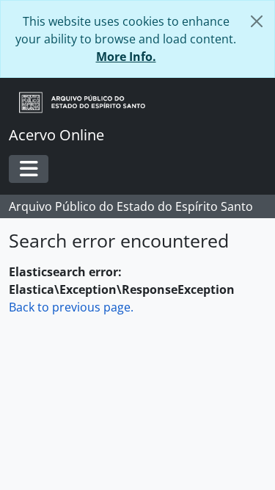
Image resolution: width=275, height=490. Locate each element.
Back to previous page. (71, 307)
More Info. (126, 56)
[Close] (256, 21)
